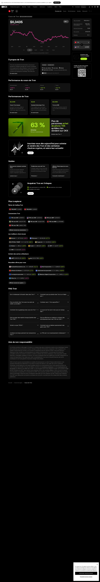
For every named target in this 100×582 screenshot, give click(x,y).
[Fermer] (97, 564)
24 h (30, 50)
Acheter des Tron (55, 134)
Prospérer (35, 6)
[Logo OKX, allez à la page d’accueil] (4, 7)
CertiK (45, 73)
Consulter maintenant (58, 176)
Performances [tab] (71, 11)
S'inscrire (83, 6)
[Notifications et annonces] (92, 6)
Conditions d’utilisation (47, 367)
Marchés (24, 6)
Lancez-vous (13, 176)
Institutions (42, 6)
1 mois (41, 50)
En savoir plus (13, 73)
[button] (72, 7)
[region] (86, 571)
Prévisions (34, 176)
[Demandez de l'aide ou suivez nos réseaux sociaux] (95, 6)
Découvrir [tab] (84, 11)
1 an (47, 50)
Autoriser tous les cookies (86, 573)
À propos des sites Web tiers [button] (60, 69)
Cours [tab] (64, 11)
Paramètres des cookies (86, 576)
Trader (28, 6)
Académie (49, 6)
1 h (23, 50)
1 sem (35, 50)
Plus (60, 6)
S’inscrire (83, 58)
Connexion (77, 6)
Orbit (55, 6)
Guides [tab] (79, 11)
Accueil (10, 382)
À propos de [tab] (58, 11)
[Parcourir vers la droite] (91, 11)
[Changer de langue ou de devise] (97, 6)
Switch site (57, 2)
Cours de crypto (18, 382)
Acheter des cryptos (15, 6)
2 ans (53, 50)
